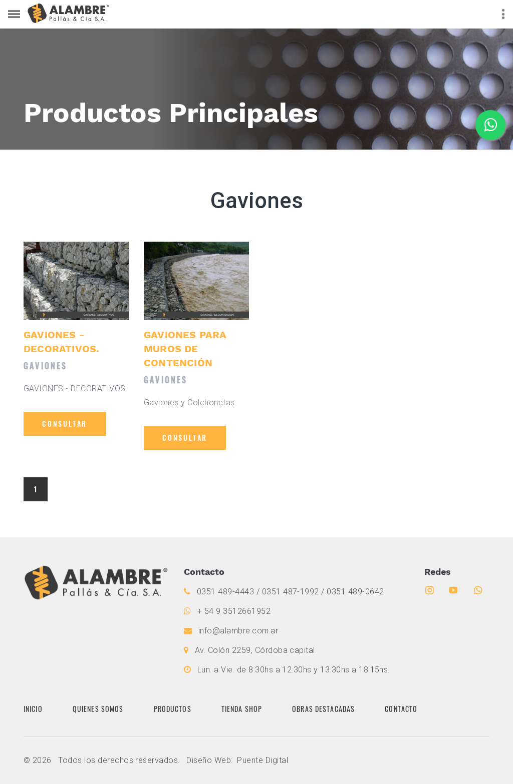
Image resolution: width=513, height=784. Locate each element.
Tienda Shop (241, 708)
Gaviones (46, 366)
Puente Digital (262, 760)
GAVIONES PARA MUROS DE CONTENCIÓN (185, 349)
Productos (172, 708)
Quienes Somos (98, 708)
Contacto (401, 708)
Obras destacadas (323, 708)
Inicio (33, 708)
